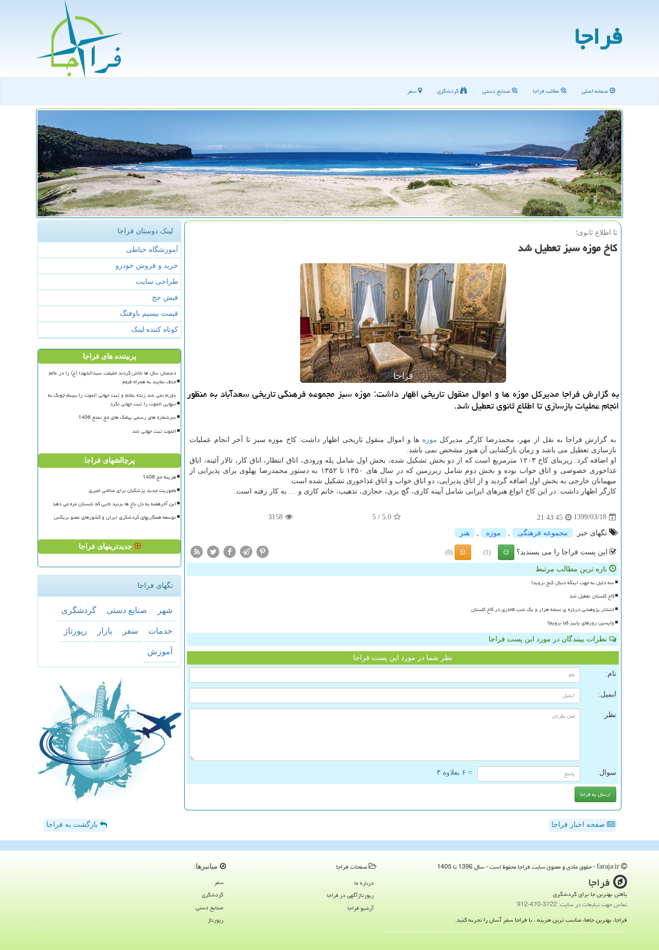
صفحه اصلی (596, 91)
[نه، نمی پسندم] (463, 552)
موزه (429, 440)
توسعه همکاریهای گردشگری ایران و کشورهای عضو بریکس (115, 517)
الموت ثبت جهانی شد (154, 431)
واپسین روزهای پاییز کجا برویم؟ (580, 623)
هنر (465, 533)
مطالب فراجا (547, 91)
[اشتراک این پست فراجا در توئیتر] (213, 551)
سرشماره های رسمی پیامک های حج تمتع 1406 (127, 417)
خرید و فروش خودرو (146, 265)
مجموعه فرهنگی (542, 533)
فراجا (599, 36)
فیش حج (165, 297)
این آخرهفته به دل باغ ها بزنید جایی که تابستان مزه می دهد (114, 504)
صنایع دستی (497, 91)
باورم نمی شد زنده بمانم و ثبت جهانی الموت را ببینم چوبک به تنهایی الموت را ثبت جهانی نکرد (112, 399)
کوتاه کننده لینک (154, 329)
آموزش (159, 651)
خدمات (160, 630)
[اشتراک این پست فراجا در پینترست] (262, 551)
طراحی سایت (157, 281)
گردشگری (448, 91)
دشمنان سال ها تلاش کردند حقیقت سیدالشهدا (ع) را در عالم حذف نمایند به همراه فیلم (112, 377)
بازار (104, 630)
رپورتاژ (75, 630)
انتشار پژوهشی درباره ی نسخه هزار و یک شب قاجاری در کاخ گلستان (542, 609)
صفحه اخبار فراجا (579, 824)
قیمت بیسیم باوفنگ (149, 313)
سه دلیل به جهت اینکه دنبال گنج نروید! (572, 583)
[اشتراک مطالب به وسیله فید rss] (196, 551)
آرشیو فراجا (361, 908)
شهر (165, 610)
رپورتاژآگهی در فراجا (350, 895)
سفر (412, 91)
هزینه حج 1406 (159, 477)
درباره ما (364, 882)
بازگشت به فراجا (73, 824)
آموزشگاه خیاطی (152, 249)
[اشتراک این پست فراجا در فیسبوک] (229, 551)
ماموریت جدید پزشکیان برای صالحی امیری (132, 490)
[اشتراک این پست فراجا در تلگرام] (246, 551)
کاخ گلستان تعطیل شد (591, 596)
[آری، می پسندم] (506, 552)
